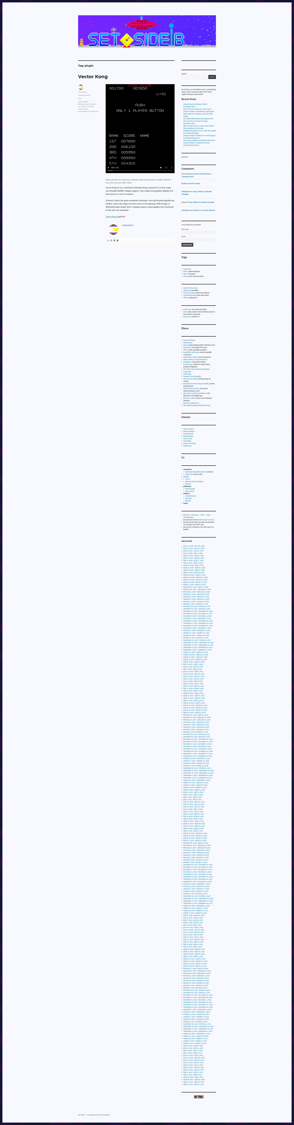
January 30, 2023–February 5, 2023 (196, 978)
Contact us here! (208, 520)
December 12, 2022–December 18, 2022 (197, 997)
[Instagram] (111, 240)
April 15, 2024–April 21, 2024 (194, 826)
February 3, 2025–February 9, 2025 (196, 722)
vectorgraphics (83, 111)
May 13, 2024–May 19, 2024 (193, 816)
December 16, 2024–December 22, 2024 (198, 742)
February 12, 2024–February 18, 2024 (197, 848)
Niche (185, 276)
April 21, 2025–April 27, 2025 (194, 696)
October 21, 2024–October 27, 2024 (196, 761)
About (202, 515)
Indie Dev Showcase (190, 288)
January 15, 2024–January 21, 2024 (196, 857)
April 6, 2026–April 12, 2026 (193, 573)
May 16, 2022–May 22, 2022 (193, 1070)
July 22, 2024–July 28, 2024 (193, 792)
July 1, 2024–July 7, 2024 (192, 799)
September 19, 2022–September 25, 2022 (198, 1026)
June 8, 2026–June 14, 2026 (193, 551)
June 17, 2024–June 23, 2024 (193, 804)
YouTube (188, 498)
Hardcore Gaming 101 (191, 403)
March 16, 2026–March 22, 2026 (195, 580)
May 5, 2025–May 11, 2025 (193, 691)
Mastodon (189, 474)
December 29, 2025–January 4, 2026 (196, 606)
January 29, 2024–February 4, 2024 (196, 853)
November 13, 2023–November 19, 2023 (197, 879)
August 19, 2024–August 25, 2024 (195, 783)
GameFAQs (187, 374)
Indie (185, 271)
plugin (80, 109)
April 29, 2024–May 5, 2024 (193, 821)
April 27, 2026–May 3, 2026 (193, 565)
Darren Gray (187, 439)
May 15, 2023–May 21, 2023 (193, 942)
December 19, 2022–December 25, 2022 (198, 995)
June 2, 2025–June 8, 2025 (193, 681)
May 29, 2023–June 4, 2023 (193, 937)
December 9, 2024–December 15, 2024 (197, 744)
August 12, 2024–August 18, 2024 (195, 785)
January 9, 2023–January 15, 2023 (195, 985)
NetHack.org (187, 343)
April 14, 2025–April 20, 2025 (194, 698)
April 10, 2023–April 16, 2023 (193, 954)
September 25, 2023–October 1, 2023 (196, 896)
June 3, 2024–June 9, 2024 (193, 809)
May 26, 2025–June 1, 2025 (193, 684)
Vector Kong (93, 76)
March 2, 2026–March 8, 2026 (194, 585)
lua (79, 106)
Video (185, 298)
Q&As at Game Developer (194, 481)
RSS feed (186, 515)
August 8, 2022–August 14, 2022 (195, 1041)
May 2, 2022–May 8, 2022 (192, 1075)
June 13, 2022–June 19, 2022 (193, 1060)
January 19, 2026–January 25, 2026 (196, 599)
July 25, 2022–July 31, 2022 (193, 1046)
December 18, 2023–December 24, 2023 (197, 867)
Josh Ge (186, 443)
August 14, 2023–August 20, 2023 (195, 911)
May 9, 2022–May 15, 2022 (193, 1072)
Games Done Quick (190, 379)
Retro (185, 274)
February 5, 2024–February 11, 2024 (196, 850)
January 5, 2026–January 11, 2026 (195, 604)
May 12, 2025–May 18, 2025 (193, 688)
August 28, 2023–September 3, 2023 (196, 906)
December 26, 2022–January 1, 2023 (196, 990)
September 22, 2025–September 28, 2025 (198, 643)
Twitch (192, 443)
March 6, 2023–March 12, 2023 (194, 966)
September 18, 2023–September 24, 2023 (198, 898)
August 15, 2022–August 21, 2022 (195, 1038)
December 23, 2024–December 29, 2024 (198, 739)
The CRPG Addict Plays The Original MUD (198, 119)
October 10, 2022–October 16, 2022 (196, 1019)
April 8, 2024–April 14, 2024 (193, 828)
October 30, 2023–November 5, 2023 (196, 884)
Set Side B (81, 1115)
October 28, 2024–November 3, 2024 (196, 758)
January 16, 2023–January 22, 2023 (196, 983)
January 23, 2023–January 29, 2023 (196, 981)
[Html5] (114, 240)
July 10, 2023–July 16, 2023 (193, 923)
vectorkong (94, 111)
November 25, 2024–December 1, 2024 (197, 749)
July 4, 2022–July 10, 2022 (192, 1053)
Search (184, 74)
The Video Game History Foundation (196, 369)
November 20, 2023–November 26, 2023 (198, 877)
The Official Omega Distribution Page (196, 405)
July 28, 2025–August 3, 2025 (194, 662)
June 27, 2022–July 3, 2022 (193, 1055)
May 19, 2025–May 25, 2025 (193, 686)
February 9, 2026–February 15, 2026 (196, 592)
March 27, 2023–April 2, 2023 (194, 959)
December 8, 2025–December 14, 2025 (197, 616)
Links (208, 515)
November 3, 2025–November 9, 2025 (197, 628)
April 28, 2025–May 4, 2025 (193, 693)
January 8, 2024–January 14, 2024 (195, 860)
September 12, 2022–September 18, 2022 (198, 1029)
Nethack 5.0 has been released (204, 210)
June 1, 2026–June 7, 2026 (193, 553)
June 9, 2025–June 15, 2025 (193, 679)
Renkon (184, 184)
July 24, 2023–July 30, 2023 (193, 918)
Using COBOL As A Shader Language (201, 202)
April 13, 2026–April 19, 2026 (194, 570)
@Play (185, 290)
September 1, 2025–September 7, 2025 (197, 650)
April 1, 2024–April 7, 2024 (193, 831)
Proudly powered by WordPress (98, 1115)
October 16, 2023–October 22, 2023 (196, 889)
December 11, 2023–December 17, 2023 (197, 869)
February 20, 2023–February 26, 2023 (197, 971)
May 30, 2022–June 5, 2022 (193, 1065)
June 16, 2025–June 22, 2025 (193, 676)
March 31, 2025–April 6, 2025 (194, 703)
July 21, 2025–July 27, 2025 (193, 664)
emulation (92, 104)
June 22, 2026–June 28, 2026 (194, 546)
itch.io (187, 479)
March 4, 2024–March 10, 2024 (194, 841)
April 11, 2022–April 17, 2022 (193, 1082)
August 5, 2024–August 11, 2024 (195, 787)
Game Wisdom (190, 496)
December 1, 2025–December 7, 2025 (197, 618)
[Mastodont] (118, 240)
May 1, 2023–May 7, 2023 (192, 947)
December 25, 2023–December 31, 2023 (197, 865)
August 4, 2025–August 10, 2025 (195, 659)
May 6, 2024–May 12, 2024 (193, 819)
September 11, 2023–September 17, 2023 (198, 901)
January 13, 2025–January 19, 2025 (196, 729)
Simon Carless (188, 429)
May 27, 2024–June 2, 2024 (193, 812)
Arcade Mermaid (189, 295)
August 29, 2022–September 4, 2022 (196, 1034)
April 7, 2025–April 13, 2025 (193, 700)
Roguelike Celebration (191, 352)
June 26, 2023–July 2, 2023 (193, 927)
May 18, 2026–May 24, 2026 (193, 558)
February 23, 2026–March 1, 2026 (195, 587)
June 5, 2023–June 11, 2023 (193, 935)
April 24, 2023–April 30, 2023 (194, 949)
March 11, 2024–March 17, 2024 (195, 838)
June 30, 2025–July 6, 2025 (193, 672)
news (185, 312)
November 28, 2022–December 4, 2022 (197, 1002)
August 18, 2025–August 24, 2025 (195, 655)
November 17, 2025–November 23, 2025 (198, 623)
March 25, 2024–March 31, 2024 (195, 833)
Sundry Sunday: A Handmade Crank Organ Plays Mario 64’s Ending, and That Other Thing (198, 113)
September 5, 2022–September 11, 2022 (197, 1031)
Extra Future (189, 491)
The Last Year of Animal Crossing (195, 121)
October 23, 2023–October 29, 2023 (196, 886)
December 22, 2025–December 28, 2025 (198, 611)
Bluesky (186, 477)
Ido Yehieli (187, 441)
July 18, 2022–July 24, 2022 (193, 1048)
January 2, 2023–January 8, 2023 (195, 988)
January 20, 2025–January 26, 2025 (196, 727)
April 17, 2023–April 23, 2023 (193, 952)
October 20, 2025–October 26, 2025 (196, 633)
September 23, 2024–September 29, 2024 (198, 770)
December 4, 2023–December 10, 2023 (197, 872)
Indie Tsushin (195, 184)
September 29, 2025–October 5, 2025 (197, 640)
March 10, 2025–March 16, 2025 (195, 710)
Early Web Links (189, 124)
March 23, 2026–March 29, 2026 (195, 577)
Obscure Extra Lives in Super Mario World (198, 126)
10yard (80, 102)
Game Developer (189, 340)
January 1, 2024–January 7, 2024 (195, 862)
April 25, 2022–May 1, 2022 (193, 1077)
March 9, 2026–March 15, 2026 (195, 582)
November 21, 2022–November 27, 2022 (198, 1005)
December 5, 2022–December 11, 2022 (197, 1000)
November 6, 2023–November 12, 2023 (197, 882)
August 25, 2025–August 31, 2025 (195, 652)
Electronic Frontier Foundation (194, 393)
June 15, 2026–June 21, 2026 (193, 548)
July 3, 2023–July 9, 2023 (192, 925)
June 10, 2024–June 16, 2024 (193, 807)
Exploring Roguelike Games (195, 472)
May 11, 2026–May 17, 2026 (193, 560)
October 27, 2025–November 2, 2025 (196, 630)
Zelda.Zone (187, 446)
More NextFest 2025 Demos (193, 128)
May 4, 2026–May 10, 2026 (193, 563)
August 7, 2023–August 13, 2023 (195, 913)
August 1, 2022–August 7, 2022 (194, 1043)
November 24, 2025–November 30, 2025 (198, 621)
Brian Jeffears (188, 436)
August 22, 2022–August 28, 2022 (195, 1036)
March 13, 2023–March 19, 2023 (195, 964)
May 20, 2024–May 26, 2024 (193, 814)
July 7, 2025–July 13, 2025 (192, 669)
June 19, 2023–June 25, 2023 (193, 930)
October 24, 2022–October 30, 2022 (196, 1014)
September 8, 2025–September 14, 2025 (198, 647)
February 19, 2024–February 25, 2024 (197, 845)
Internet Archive (189, 398)
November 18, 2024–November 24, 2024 (198, 751)
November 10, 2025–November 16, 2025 (198, 626)
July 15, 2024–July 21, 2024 (193, 795)
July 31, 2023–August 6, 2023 (193, 915)
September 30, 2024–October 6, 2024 (197, 768)
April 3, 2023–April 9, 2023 (193, 956)
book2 (86, 102)
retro (80, 98)
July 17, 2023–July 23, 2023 (193, 920)
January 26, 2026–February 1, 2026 (196, 597)
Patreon (188, 484)
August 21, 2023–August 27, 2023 (195, 908)
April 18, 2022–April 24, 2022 (194, 1080)
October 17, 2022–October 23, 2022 (196, 1017)
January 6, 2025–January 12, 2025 (195, 732)
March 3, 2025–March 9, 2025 (194, 713)
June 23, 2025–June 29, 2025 (194, 674)
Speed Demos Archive (191, 388)
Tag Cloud (187, 269)
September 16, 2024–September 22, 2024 (198, 773)
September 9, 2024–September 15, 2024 (198, 775)
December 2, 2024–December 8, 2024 (197, 746)
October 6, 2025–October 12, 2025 (195, 638)
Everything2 (187, 364)
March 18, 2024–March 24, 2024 (195, 836)
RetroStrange (190, 489)
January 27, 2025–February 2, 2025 (196, 725)
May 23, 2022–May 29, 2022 (193, 1067)
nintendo (90, 106)
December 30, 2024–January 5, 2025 (196, 734)
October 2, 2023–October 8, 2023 (195, 894)
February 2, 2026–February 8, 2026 (196, 594)
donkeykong (83, 104)
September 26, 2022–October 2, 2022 (197, 1024)
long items (187, 309)
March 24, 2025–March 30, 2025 (195, 705)
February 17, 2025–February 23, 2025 (197, 717)
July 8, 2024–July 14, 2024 (192, 797)
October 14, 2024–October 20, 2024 (196, 763)
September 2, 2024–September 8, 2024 (197, 778)
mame (83, 106)
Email (183, 236)
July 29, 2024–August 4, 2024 (194, 790)
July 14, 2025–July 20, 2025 (193, 667)
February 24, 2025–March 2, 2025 (195, 715)
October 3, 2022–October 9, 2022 (195, 1022)
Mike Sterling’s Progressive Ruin (195, 360)
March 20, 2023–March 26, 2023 (195, 961)
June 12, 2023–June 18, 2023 (193, 932)
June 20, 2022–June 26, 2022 (194, 1058)
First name (185, 229)
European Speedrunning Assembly (196, 384)
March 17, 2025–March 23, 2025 (195, 708)
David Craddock (189, 431)
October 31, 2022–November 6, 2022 (196, 1012)
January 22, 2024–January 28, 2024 (196, 855)
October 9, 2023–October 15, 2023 (195, 891)
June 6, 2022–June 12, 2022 (193, 1063)
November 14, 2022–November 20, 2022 (198, 1007)
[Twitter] (108, 240)
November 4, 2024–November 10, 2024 (197, 756)
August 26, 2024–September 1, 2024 (196, 780)
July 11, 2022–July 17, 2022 (193, 1051)
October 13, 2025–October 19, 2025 (196, 635)
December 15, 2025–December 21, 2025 (197, 614)
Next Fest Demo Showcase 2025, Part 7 (197, 109)
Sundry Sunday (188, 293)
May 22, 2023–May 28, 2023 (193, 939)
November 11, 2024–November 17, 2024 (197, 754)
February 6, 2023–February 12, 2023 (196, 976)
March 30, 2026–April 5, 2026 (194, 575)
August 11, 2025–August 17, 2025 (195, 657)
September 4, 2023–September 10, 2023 (197, 903)
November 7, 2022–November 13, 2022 (197, 1009)
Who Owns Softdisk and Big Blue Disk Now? (199, 140)
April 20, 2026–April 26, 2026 (194, 568)
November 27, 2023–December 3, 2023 (197, 874)
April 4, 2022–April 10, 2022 (193, 1084)
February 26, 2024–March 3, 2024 (195, 843)
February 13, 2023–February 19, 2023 (196, 973)
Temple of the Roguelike (192, 376)
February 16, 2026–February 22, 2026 (197, 589)
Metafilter (187, 362)
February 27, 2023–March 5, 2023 (195, 968)
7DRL (185, 350)
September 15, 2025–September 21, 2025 (198, 645)
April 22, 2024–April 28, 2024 (194, 824)
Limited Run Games (190, 357)
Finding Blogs (188, 517)
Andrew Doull (188, 434)
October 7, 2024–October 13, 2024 (195, 766)
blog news (187, 317)
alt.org (185, 345)
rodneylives (82, 92)
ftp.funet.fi (187, 347)
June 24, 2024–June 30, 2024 (193, 802)
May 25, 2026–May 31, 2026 (193, 556)
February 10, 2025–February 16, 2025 (197, 720)
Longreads (187, 372)
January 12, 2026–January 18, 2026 (196, 602)
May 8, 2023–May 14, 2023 (193, 944)
